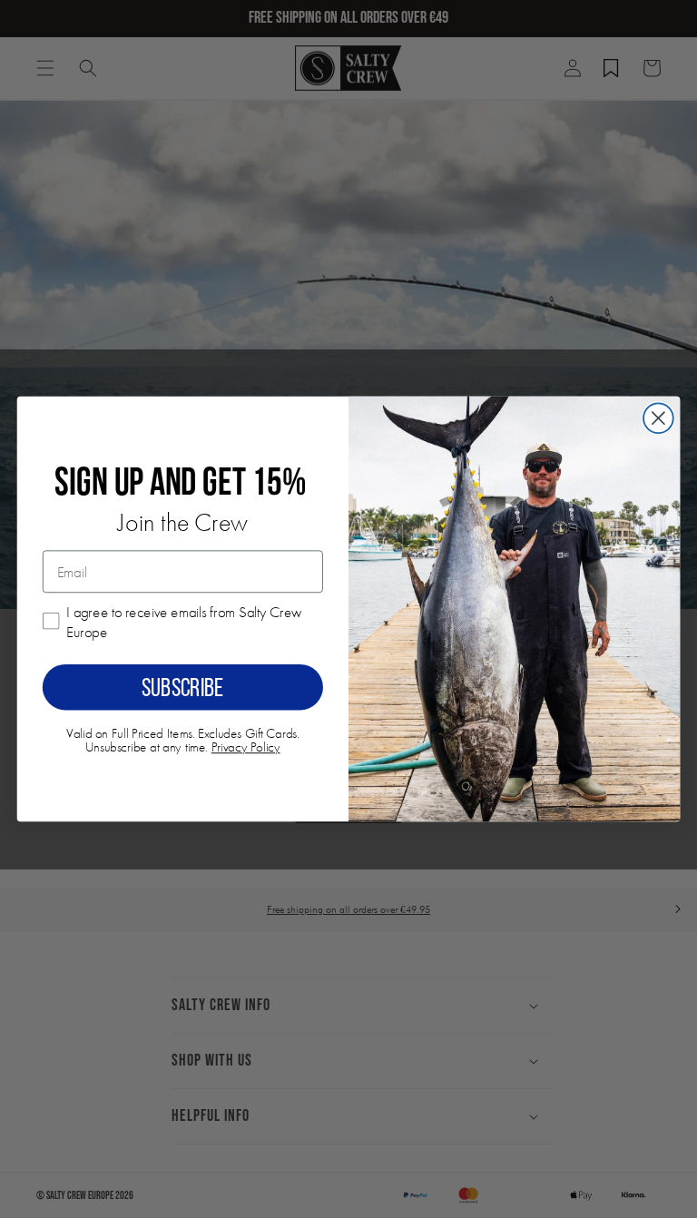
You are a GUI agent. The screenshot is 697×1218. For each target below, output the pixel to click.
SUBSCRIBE (183, 687)
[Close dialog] (658, 418)
